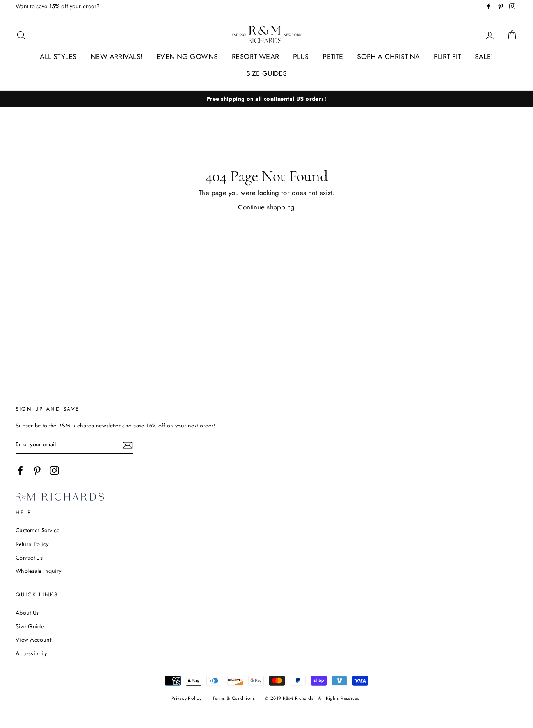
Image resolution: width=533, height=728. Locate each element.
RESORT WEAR (255, 57)
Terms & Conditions (234, 698)
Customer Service (38, 530)
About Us (27, 613)
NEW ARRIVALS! (117, 57)
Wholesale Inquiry (38, 571)
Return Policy (32, 544)
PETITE (333, 57)
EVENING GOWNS (187, 57)
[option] (266, 99)
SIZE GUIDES (266, 73)
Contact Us (29, 558)
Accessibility (31, 653)
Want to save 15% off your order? (58, 6)
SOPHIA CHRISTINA (388, 57)
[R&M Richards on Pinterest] (37, 470)
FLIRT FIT (447, 57)
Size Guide (30, 626)
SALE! (484, 57)
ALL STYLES (58, 57)
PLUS (301, 57)
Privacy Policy (186, 698)
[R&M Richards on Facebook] (20, 470)
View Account (33, 640)
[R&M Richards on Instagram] (54, 470)
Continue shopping (266, 207)
